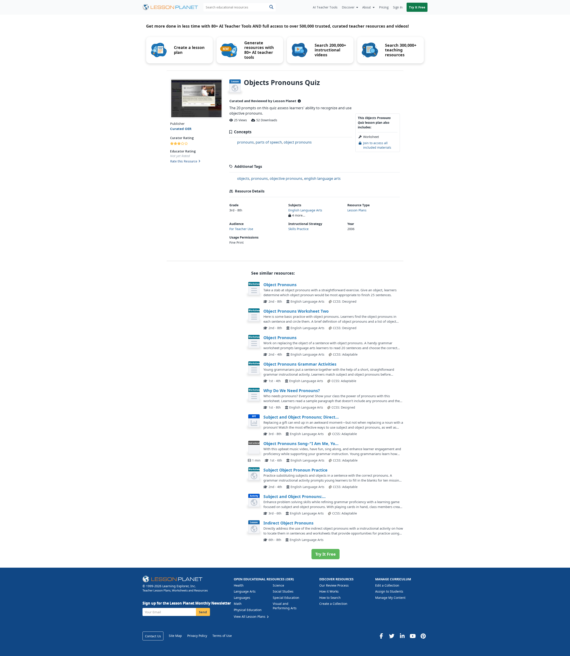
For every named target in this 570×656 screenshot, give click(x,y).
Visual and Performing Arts (285, 605)
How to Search (330, 597)
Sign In (398, 7)
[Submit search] (271, 7)
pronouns (245, 142)
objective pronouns (286, 178)
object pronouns (298, 142)
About (366, 7)
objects (243, 178)
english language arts (322, 178)
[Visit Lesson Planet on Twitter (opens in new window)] (391, 636)
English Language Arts (305, 210)
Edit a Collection (387, 585)
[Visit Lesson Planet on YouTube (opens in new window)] (412, 636)
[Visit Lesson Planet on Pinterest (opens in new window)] (423, 636)
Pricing (384, 7)
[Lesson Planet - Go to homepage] (172, 7)
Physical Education (248, 610)
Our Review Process (334, 585)
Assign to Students (389, 591)
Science (278, 585)
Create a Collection (333, 603)
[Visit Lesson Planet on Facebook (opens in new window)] (381, 636)
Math (238, 603)
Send (203, 612)
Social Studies (283, 591)
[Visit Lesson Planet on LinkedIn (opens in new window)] (402, 636)
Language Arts (245, 591)
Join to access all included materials (377, 145)
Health (239, 585)
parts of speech (269, 142)
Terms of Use (222, 636)
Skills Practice (298, 229)
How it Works (329, 591)
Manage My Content (390, 597)
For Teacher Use (241, 229)
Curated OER (180, 128)
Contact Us (153, 636)
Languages (242, 597)
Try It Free (417, 7)
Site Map (175, 636)
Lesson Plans (356, 210)
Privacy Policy (197, 636)
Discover (348, 7)
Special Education (286, 597)
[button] (196, 161)
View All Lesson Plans (250, 616)
